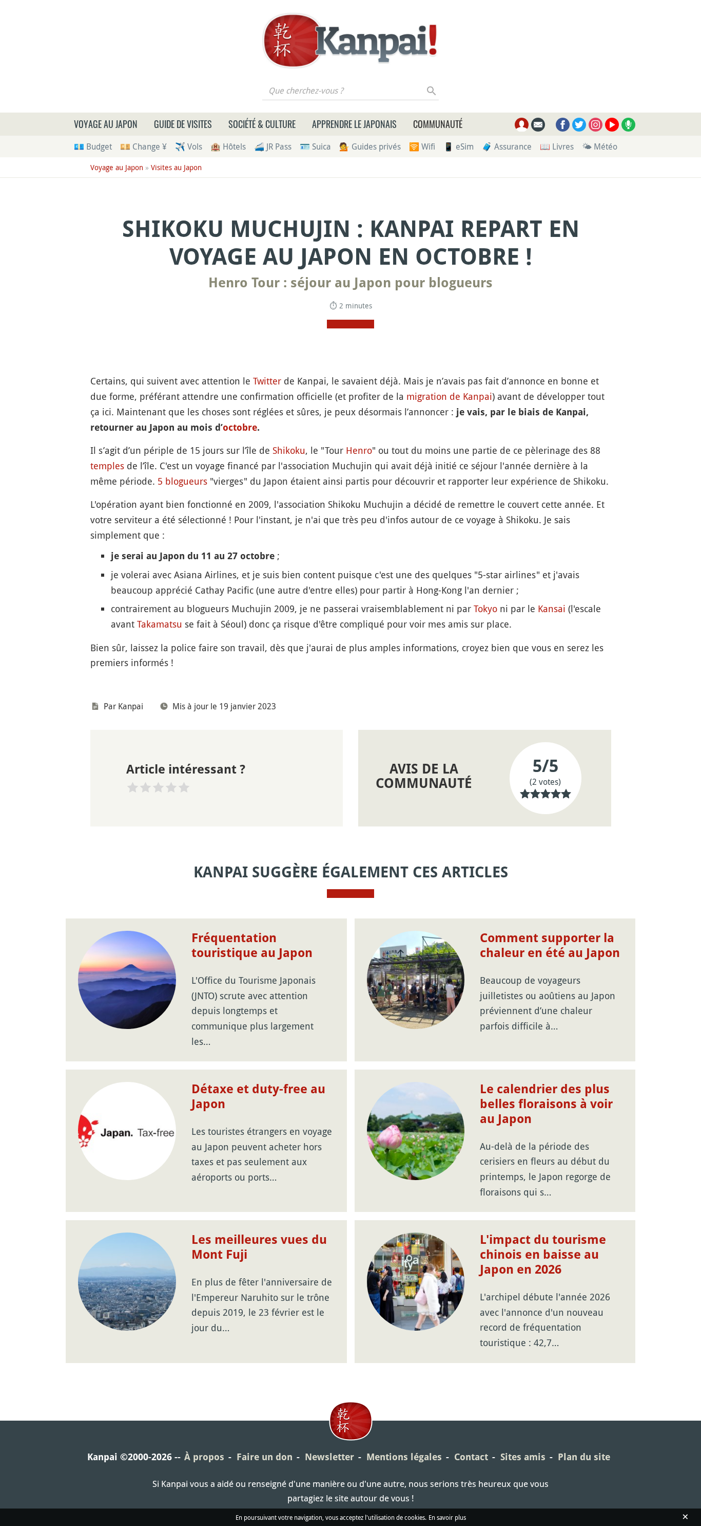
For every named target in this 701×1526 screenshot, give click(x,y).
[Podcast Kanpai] (628, 125)
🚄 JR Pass (272, 146)
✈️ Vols (188, 146)
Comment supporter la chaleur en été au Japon (550, 945)
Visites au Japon (176, 167)
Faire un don (265, 1456)
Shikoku (288, 450)
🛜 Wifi (422, 146)
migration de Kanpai (449, 396)
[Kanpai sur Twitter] (579, 125)
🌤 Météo (599, 146)
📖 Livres (557, 146)
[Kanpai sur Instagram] (595, 125)
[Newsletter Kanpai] (538, 125)
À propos (204, 1456)
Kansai (552, 608)
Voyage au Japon (106, 124)
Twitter (267, 381)
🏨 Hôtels (228, 146)
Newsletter (329, 1456)
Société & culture (262, 124)
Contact (471, 1456)
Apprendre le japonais (354, 124)
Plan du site (584, 1456)
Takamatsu (159, 624)
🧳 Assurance (507, 146)
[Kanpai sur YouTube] (612, 125)
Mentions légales (404, 1456)
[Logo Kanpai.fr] (350, 40)
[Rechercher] (432, 90)
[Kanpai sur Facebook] (563, 125)
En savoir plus (447, 1517)
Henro (359, 450)
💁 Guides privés (370, 146)
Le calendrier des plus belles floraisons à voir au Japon (546, 1104)
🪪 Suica (315, 146)
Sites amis (523, 1456)
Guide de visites (183, 124)
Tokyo (485, 608)
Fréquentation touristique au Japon (252, 945)
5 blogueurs (182, 481)
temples (107, 465)
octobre (240, 427)
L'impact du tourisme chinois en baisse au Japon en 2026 (543, 1255)
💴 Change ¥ (143, 146)
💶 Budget (93, 146)
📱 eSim (458, 146)
